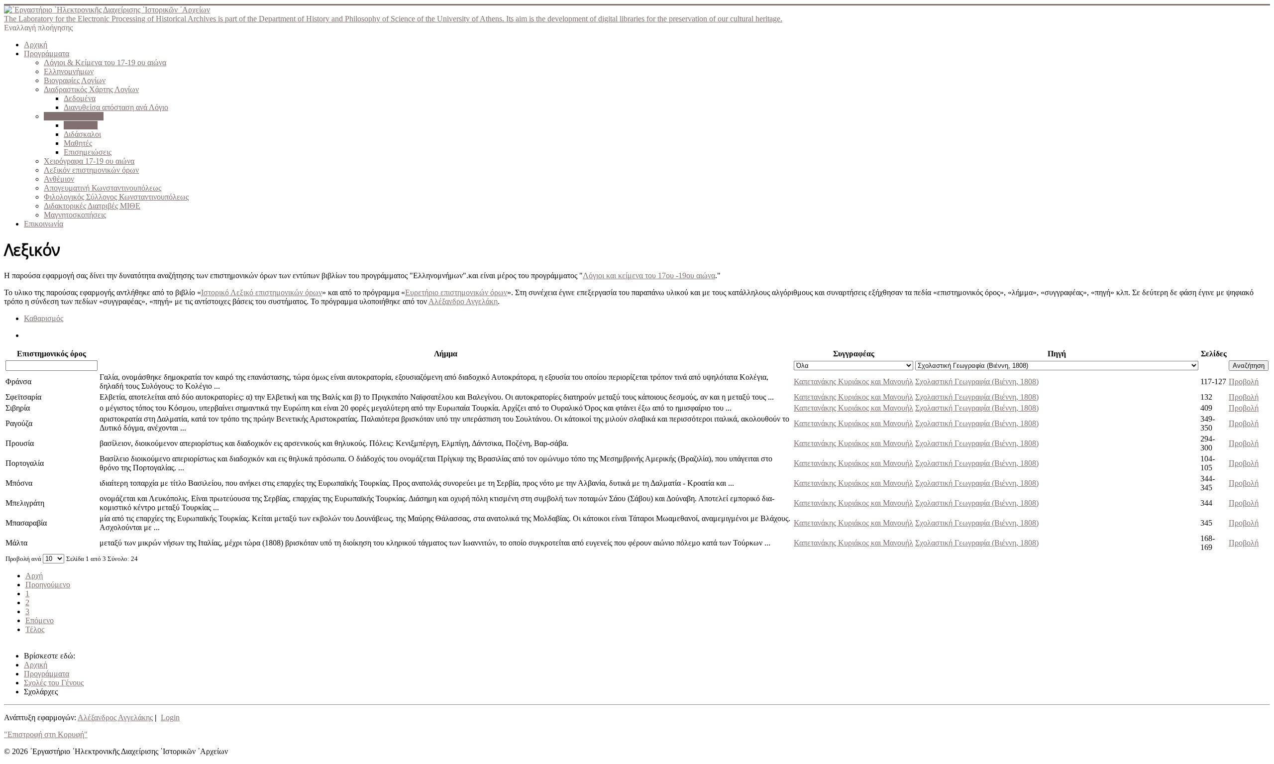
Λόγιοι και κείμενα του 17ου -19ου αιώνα (649, 275)
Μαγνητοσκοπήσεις (75, 215)
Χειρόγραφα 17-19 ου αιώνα (89, 161)
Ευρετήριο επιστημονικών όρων (456, 292)
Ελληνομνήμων (69, 71)
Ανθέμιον (59, 179)
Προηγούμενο (47, 584)
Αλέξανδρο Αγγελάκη (463, 301)
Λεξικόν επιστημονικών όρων (91, 170)
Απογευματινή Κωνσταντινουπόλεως (102, 188)
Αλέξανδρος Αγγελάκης (115, 717)
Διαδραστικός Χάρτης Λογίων (91, 89)
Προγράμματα (46, 53)
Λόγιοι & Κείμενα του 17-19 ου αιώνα (105, 62)
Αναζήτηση (1249, 365)
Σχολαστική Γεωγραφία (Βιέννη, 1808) (977, 381)
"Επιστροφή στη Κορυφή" (46, 734)
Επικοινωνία (43, 223)
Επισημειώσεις (87, 152)
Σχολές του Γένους (74, 116)
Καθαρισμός (43, 318)
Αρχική (35, 44)
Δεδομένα (80, 98)
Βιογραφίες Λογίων (75, 80)
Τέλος (34, 629)
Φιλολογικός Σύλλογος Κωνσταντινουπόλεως (116, 197)
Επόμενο (39, 620)
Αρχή (34, 575)
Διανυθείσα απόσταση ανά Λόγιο (116, 107)
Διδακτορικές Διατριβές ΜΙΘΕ (92, 206)
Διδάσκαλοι (82, 134)
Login (170, 717)
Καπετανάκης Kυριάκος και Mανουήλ (853, 381)
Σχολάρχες (81, 125)
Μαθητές (78, 143)
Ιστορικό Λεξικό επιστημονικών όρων (261, 292)
